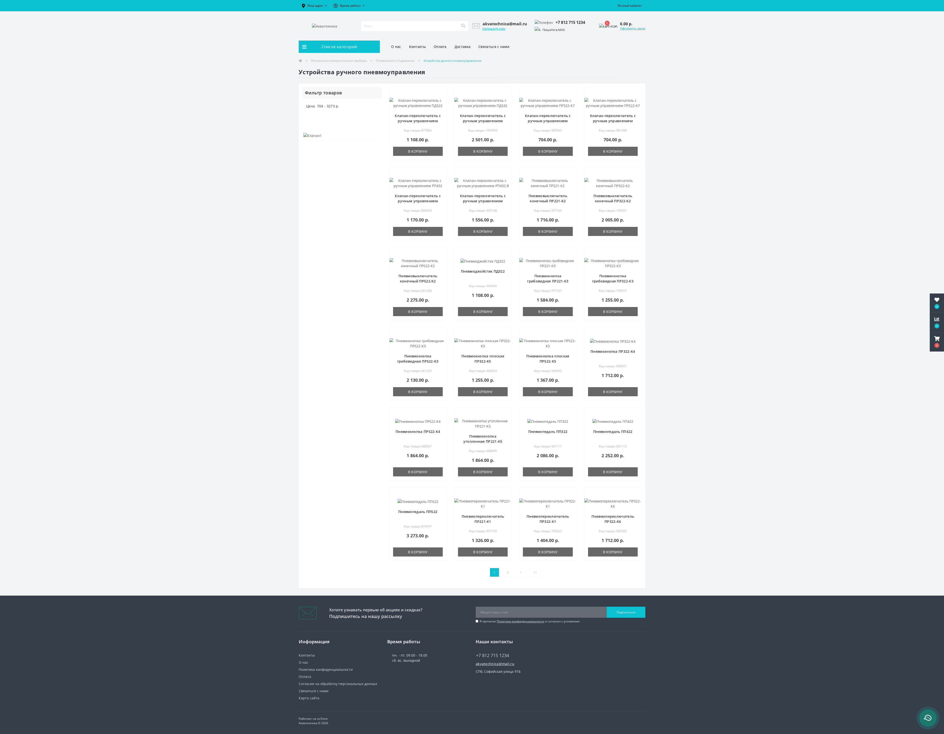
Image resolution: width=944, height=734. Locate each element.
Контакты (417, 46)
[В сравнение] (440, 101)
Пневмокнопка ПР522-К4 (418, 431)
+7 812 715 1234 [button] (492, 655)
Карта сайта (309, 698)
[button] (314, 5)
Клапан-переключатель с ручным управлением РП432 (418, 200)
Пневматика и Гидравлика (395, 61)
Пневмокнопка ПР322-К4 (612, 351)
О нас (396, 46)
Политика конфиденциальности (520, 621)
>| (535, 572)
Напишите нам (493, 28)
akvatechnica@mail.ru (495, 663)
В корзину (418, 151)
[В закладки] (440, 93)
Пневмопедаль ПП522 (417, 511)
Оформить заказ (632, 28)
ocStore (322, 719)
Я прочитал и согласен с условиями (530, 621)
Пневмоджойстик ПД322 (483, 271)
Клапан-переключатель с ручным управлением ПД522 (418, 120)
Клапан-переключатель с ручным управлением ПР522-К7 (613, 120)
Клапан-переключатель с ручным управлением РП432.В (483, 200)
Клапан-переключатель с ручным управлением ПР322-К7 (548, 120)
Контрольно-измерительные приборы (339, 61)
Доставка (463, 46)
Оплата (440, 46)
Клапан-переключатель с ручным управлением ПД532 (483, 120)
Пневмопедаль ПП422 (612, 431)
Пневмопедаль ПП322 (547, 431)
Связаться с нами (493, 46)
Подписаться (626, 612)
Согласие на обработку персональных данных (338, 683)
